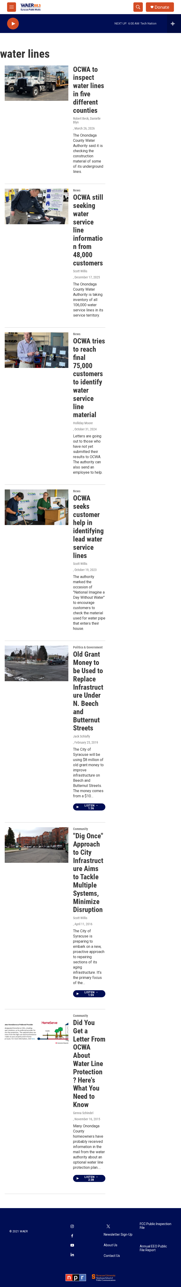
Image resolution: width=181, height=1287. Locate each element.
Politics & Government (88, 647)
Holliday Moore (83, 423)
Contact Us (112, 1256)
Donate (162, 7)
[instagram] (72, 1227)
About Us (110, 1245)
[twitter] (108, 1227)
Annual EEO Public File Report (153, 1248)
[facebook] (72, 1236)
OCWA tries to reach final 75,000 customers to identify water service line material (89, 378)
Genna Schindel (83, 1113)
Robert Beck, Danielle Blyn (87, 120)
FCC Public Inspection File (155, 1226)
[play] (13, 23)
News (76, 190)
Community (80, 829)
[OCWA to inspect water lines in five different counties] (36, 83)
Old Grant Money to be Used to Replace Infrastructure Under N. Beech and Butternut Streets (88, 691)
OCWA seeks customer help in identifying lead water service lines (88, 527)
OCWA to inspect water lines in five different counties (88, 89)
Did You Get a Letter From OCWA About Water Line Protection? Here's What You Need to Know (89, 1063)
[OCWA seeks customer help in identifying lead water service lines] (36, 507)
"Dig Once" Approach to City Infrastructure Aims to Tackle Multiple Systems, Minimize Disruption (88, 873)
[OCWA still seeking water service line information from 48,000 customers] (36, 206)
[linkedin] (72, 1255)
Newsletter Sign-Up (118, 1234)
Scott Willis (80, 271)
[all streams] (174, 23)
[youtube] (72, 1245)
